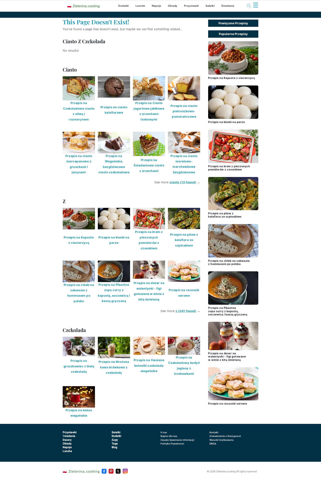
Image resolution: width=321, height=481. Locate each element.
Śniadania (227, 5)
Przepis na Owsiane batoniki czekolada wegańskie (149, 365)
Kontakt (214, 432)
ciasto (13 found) (183, 182)
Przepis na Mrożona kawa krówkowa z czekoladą (114, 367)
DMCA (212, 443)
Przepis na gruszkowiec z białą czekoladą (79, 366)
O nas (163, 432)
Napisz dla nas (168, 436)
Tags (115, 443)
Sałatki (210, 5)
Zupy (115, 439)
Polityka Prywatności (172, 443)
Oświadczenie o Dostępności (225, 436)
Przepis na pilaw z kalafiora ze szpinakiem (184, 240)
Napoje (156, 5)
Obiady (172, 5)
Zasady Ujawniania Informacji (177, 440)
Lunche (140, 5)
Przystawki (191, 5)
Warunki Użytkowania (221, 440)
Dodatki (123, 5)
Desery (67, 439)
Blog (114, 447)
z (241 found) (186, 311)
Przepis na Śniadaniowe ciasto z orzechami (149, 165)
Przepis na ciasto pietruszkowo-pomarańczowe (184, 111)
